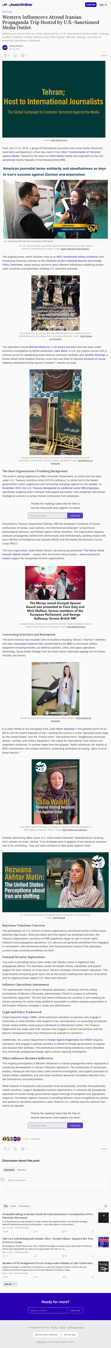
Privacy (54, 1327)
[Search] (106, 1206)
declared (69, 728)
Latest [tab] (13, 1206)
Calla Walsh (61, 350)
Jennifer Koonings (95, 355)
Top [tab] (5, 1206)
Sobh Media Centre (61, 156)
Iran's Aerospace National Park (25, 643)
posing (84, 651)
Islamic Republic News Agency (75, 249)
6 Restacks (35, 1139)
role (77, 938)
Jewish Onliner (16, 46)
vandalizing (30, 355)
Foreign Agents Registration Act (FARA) (70, 1039)
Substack (41, 1341)
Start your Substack (48, 1334)
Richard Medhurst (39, 347)
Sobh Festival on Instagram (74, 830)
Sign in (103, 4)
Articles (7, 12)
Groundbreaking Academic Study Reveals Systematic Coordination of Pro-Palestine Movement (48, 1216)
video (45, 744)
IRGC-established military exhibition (77, 256)
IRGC (70, 643)
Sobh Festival (59, 917)
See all (8, 1284)
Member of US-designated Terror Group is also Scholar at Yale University (47, 1263)
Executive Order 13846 (23, 1017)
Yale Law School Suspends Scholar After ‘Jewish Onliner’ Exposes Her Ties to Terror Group (47, 1240)
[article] (55, 1222)
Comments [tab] (9, 1170)
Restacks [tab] (21, 1170)
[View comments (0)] (15, 56)
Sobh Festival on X (58, 140)
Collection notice (75, 1327)
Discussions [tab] (24, 1206)
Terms (63, 1327)
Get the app (70, 1334)
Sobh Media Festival (76, 626)
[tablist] (14, 1170)
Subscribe (90, 4)
